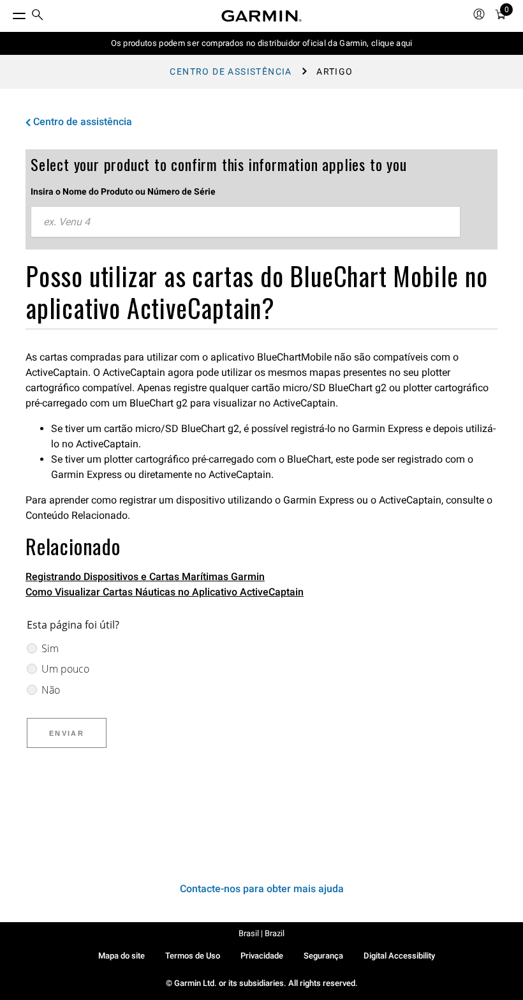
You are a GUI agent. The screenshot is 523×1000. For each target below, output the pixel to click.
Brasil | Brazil (261, 933)
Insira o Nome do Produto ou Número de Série (123, 191)
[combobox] (245, 222)
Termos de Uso (192, 955)
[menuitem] (37, 16)
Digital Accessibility (399, 955)
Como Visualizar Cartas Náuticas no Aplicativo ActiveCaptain (165, 592)
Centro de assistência (230, 71)
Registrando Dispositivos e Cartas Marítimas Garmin (145, 577)
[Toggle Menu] (7, 13)
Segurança (323, 955)
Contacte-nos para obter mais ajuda (262, 889)
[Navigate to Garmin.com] (261, 16)
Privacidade (261, 955)
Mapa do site (121, 955)
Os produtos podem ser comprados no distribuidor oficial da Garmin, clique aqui (262, 43)
